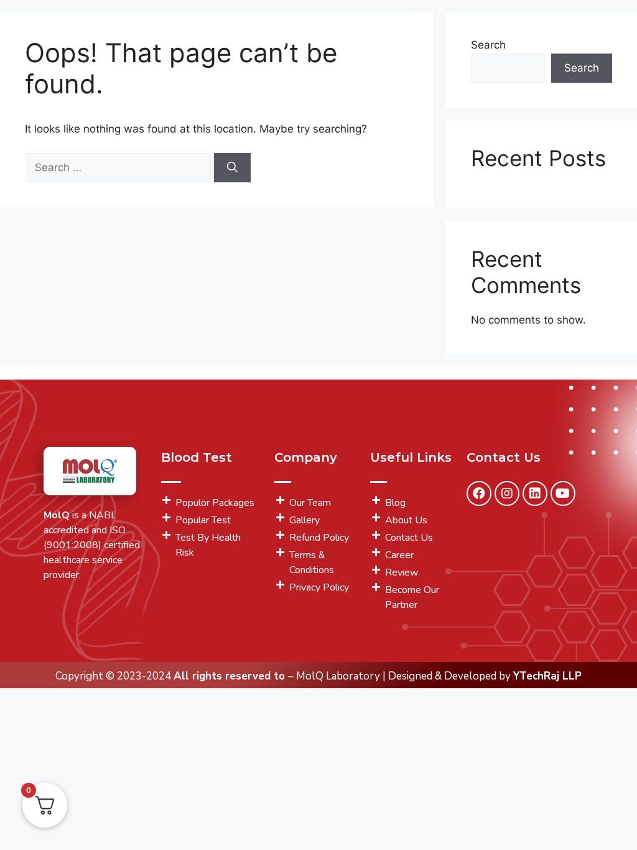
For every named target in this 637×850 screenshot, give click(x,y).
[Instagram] (507, 493)
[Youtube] (563, 493)
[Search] (232, 168)
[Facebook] (479, 493)
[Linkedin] (535, 493)
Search (488, 45)
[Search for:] (119, 167)
